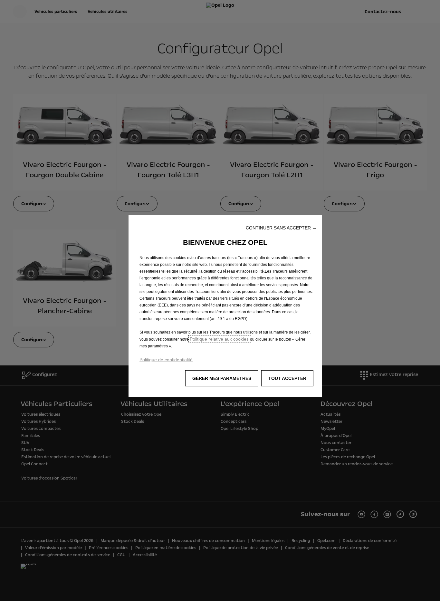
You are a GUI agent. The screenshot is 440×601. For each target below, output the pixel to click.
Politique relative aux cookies (220, 339)
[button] (281, 227)
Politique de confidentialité (166, 359)
